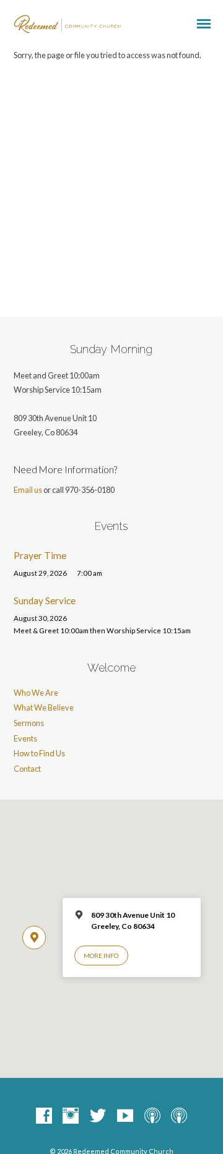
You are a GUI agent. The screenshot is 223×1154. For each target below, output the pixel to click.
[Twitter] (98, 1116)
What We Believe (44, 707)
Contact (27, 769)
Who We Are (36, 693)
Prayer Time (40, 555)
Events (25, 738)
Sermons (29, 723)
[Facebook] (44, 1116)
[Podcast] (152, 1116)
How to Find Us (39, 753)
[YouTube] (125, 1116)
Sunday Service (45, 600)
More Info (101, 955)
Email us (28, 490)
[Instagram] (71, 1116)
